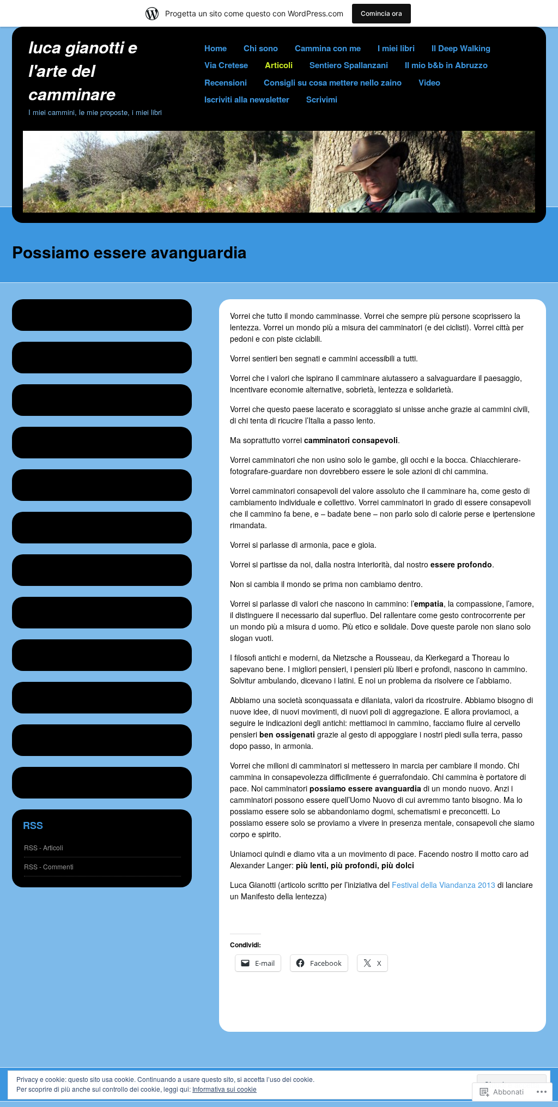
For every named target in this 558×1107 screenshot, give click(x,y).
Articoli (279, 65)
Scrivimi (321, 99)
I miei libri (396, 48)
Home (215, 48)
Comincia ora (381, 13)
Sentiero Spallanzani (349, 65)
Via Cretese (226, 65)
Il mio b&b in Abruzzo (446, 65)
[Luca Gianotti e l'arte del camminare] (279, 209)
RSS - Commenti (49, 866)
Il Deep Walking (461, 48)
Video (429, 82)
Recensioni (225, 82)
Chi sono (261, 48)
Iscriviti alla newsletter (246, 99)
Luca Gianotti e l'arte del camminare (82, 70)
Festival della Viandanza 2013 (445, 884)
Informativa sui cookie (224, 1088)
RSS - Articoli (43, 847)
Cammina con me (328, 48)
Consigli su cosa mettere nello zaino (333, 82)
